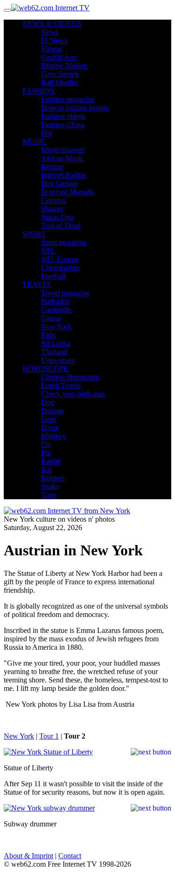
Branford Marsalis (67, 192)
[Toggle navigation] (7, 10)
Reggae (52, 167)
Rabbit (51, 461)
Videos (51, 49)
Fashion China (62, 125)
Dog (47, 402)
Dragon (52, 411)
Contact (69, 856)
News (49, 32)
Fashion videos (63, 116)
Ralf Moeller (59, 82)
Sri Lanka (55, 343)
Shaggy (52, 209)
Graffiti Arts (59, 57)
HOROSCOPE (45, 369)
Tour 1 (49, 736)
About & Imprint (28, 856)
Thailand (54, 352)
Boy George (59, 183)
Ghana (51, 318)
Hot (46, 133)
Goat (48, 419)
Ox (45, 444)
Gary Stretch (59, 74)
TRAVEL (37, 284)
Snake (50, 486)
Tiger (48, 495)
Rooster (52, 478)
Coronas (53, 200)
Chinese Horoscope (70, 377)
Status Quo (57, 217)
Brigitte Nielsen (64, 66)
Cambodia (56, 310)
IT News (54, 40)
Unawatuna (58, 360)
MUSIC (34, 141)
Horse (50, 427)
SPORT (34, 234)
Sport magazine (64, 242)
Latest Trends (61, 385)
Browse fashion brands (75, 108)
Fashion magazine (67, 99)
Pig (46, 453)
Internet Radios (63, 175)
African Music (62, 158)
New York (56, 326)
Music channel (62, 150)
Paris (48, 335)
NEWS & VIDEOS (51, 24)
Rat (46, 470)
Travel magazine (65, 293)
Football (53, 276)
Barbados (55, 301)
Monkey (53, 436)
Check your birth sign (73, 394)
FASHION (38, 91)
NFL (48, 251)
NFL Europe (59, 259)
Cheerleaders (60, 268)
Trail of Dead (60, 226)
